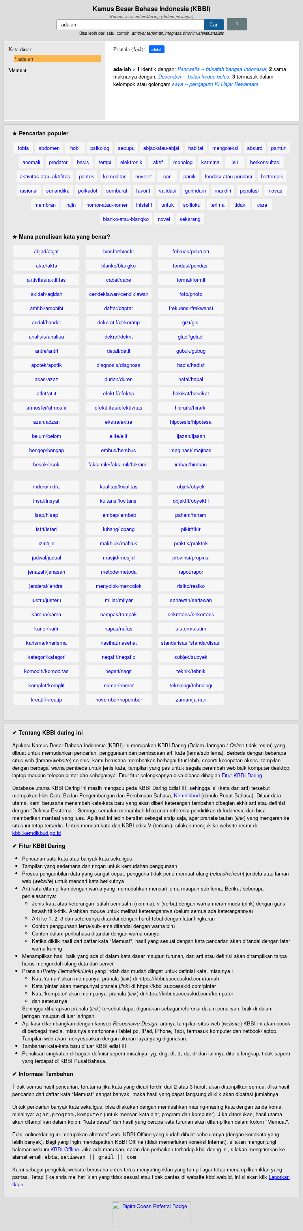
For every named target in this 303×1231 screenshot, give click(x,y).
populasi (249, 190)
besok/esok (46, 464)
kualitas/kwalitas (119, 486)
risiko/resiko (191, 585)
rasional (28, 190)
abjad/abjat (46, 251)
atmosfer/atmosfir (46, 407)
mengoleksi (225, 148)
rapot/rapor (191, 571)
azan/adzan (46, 421)
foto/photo (191, 293)
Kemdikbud (187, 795)
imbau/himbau (191, 464)
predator (58, 162)
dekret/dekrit (119, 336)
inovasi (275, 190)
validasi (167, 190)
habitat (196, 148)
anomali (31, 162)
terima (217, 204)
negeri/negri (118, 671)
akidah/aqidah (46, 293)
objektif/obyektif (191, 500)
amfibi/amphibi (46, 308)
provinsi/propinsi (190, 557)
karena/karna (46, 614)
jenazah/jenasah (46, 571)
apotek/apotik (46, 365)
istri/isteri (46, 529)
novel (164, 219)
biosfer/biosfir (118, 251)
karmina (210, 162)
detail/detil (118, 350)
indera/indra (46, 486)
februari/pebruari (190, 251)
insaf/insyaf (46, 500)
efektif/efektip (118, 393)
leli (235, 162)
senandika (57, 190)
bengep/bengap (46, 450)
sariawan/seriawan (191, 600)
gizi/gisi (191, 322)
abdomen (49, 148)
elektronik (131, 162)
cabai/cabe (118, 279)
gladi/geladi (191, 336)
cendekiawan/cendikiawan (118, 293)
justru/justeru (46, 600)
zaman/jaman (191, 699)
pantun (278, 148)
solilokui (192, 204)
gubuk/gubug (191, 350)
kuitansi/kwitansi (119, 500)
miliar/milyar (119, 600)
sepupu (126, 148)
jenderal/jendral (46, 585)
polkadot (87, 190)
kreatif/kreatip (46, 699)
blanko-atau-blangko (126, 219)
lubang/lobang (119, 529)
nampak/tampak (118, 614)
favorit (143, 190)
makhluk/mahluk (118, 543)
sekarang (190, 219)
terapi (105, 162)
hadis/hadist (191, 365)
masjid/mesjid (119, 557)
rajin (71, 204)
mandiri (223, 190)
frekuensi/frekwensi (191, 308)
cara (262, 204)
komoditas (115, 176)
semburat (116, 190)
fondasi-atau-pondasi (228, 176)
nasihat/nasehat (119, 642)
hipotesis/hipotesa (190, 421)
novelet (143, 176)
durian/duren (119, 379)
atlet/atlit (46, 393)
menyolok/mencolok (119, 585)
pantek (86, 176)
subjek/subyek (191, 656)
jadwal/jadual (46, 557)
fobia (23, 148)
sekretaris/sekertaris (191, 614)
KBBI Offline (64, 1149)
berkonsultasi (265, 162)
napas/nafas (119, 628)
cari (167, 176)
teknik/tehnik (191, 671)
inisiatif (144, 204)
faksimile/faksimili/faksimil (118, 464)
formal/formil (191, 279)
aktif (158, 162)
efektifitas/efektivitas (118, 407)
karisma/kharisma (46, 642)
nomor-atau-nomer (106, 204)
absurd (254, 148)
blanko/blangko (118, 265)
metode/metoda (119, 571)
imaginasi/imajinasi (191, 450)
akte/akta (46, 265)
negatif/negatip (118, 656)
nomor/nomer (119, 685)
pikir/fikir (190, 529)
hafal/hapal (190, 379)
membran (45, 204)
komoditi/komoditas (46, 671)
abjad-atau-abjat (161, 148)
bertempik (272, 176)
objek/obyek (191, 486)
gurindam (195, 190)
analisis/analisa (46, 336)
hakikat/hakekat (191, 393)
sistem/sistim (191, 628)
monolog (183, 162)
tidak (239, 204)
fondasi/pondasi (191, 265)
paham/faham (190, 514)
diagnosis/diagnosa (118, 365)
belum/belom (46, 436)
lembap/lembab (118, 514)
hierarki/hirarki (191, 407)
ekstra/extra (118, 421)
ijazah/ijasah (191, 436)
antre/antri (46, 350)
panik (189, 176)
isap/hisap (46, 514)
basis (83, 162)
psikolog (99, 148)
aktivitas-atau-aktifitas (45, 176)
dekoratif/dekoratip (118, 322)
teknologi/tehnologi (191, 685)
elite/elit (118, 436)
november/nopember (118, 699)
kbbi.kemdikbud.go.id (36, 832)
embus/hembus (118, 450)
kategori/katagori (46, 656)
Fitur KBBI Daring (242, 775)
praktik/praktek (191, 543)
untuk (167, 204)
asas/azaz (46, 379)
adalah (25, 58)
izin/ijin (46, 543)
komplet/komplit (46, 685)
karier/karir (46, 628)
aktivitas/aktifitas (46, 279)
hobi (75, 148)
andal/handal (46, 322)
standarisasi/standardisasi (191, 642)
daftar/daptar (118, 308)
